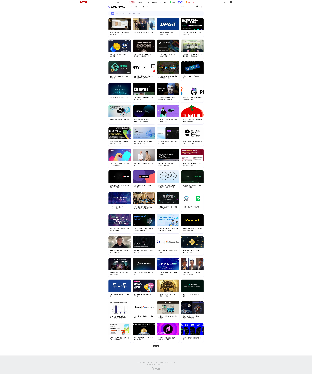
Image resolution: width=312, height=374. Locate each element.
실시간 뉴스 (118, 13)
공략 (134, 13)
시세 (148, 7)
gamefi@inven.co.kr (160, 364)
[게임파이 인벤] (116, 7)
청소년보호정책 (170, 362)
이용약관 (150, 362)
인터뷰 (129, 13)
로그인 (225, 2)
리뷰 (124, 13)
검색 (196, 6)
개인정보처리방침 (159, 362)
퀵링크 (144, 362)
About (130, 7)
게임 (136, 7)
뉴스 (153, 7)
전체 (113, 13)
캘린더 (142, 7)
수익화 (138, 13)
